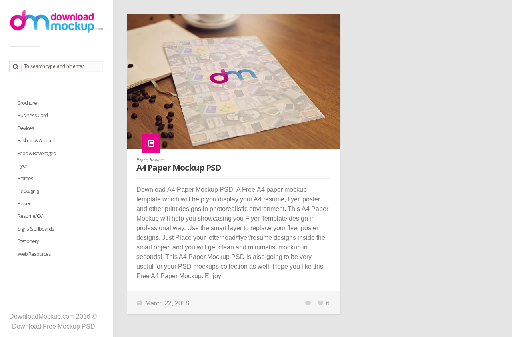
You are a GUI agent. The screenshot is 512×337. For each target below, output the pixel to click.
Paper (141, 159)
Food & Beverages (37, 153)
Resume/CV (30, 215)
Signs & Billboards (36, 228)
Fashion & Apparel (36, 140)
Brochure (27, 102)
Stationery (28, 241)
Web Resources (34, 253)
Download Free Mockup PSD (53, 326)
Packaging (28, 190)
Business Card (33, 115)
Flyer (22, 165)
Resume (157, 159)
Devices (26, 128)
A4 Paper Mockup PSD (178, 167)
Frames (25, 178)
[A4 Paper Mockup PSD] (233, 85)
